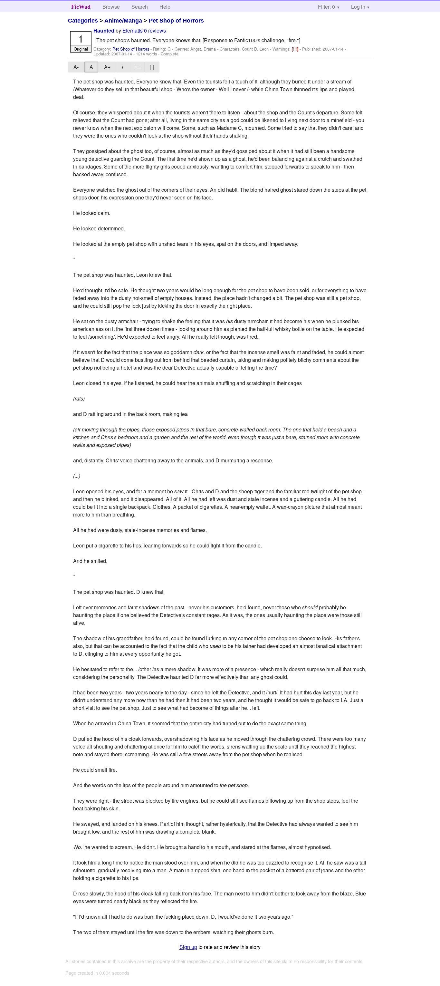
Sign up (188, 947)
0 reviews (155, 30)
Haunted (103, 31)
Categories (83, 20)
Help (164, 6)
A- (76, 67)
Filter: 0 (326, 6)
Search (139, 6)
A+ (107, 67)
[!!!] (296, 49)
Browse (111, 6)
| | (152, 67)
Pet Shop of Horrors (176, 20)
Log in (358, 6)
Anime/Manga (123, 20)
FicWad (81, 7)
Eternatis (132, 30)
